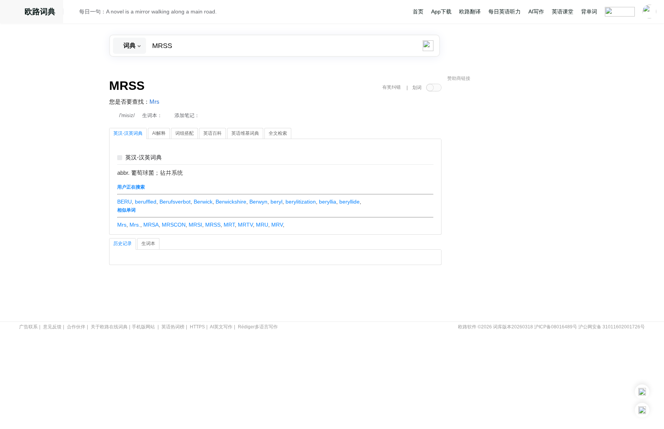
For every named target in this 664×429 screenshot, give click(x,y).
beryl (276, 202)
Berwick (203, 202)
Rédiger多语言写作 (258, 327)
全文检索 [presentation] (278, 133)
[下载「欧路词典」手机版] (642, 391)
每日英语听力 (504, 11)
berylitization (301, 202)
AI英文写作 (221, 327)
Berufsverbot (175, 202)
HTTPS (197, 327)
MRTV (245, 225)
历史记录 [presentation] (122, 243)
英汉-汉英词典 (143, 158)
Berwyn (258, 202)
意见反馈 (52, 327)
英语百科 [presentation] (212, 133)
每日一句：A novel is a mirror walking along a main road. (148, 11)
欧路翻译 (470, 11)
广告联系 (28, 327)
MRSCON (174, 225)
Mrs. (134, 225)
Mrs (154, 102)
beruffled (145, 202)
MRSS (213, 225)
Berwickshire (231, 202)
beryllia (327, 202)
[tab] (128, 133)
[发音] (73, 13)
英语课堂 (562, 11)
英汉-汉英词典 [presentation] (128, 133)
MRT (229, 225)
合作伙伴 (76, 327)
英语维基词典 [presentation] (245, 133)
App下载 (441, 11)
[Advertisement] (505, 201)
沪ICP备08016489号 (555, 327)
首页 (418, 11)
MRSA (151, 225)
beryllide (349, 202)
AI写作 (536, 11)
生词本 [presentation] (148, 243)
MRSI (195, 225)
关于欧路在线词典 (109, 327)
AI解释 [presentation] (159, 133)
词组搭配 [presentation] (184, 133)
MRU (262, 225)
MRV (277, 225)
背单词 (589, 11)
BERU (124, 202)
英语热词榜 (172, 327)
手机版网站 (143, 327)
